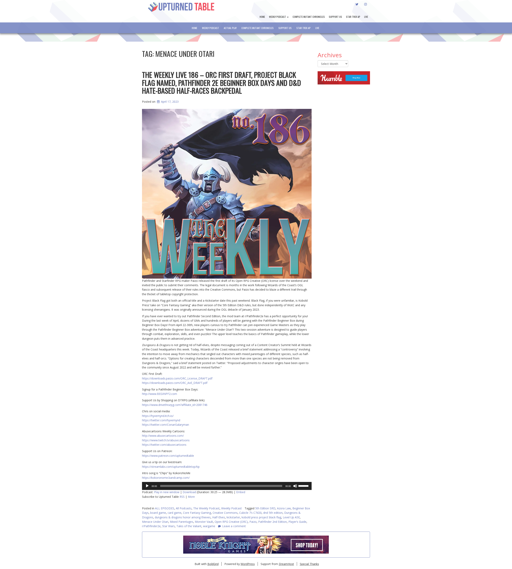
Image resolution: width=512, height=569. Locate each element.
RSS (182, 497)
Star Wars (168, 526)
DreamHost (286, 564)
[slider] (304, 485)
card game (174, 513)
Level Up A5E (291, 517)
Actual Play (230, 28)
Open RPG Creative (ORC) (231, 522)
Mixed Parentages (181, 522)
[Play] (147, 486)
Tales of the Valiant (188, 526)
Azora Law (284, 508)
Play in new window (166, 492)
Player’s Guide (297, 522)
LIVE (366, 16)
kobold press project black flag (261, 517)
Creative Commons (225, 513)
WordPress (248, 564)
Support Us (335, 16)
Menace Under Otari (155, 522)
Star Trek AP (353, 16)
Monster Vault (204, 522)
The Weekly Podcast (206, 508)
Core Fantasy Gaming (197, 513)
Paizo (253, 522)
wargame (209, 526)
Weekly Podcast (278, 16)
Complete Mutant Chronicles (309, 16)
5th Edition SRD (265, 508)
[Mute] (295, 486)
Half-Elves (218, 517)
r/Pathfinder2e (151, 526)
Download (189, 492)
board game (158, 513)
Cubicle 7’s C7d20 (250, 513)
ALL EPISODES (164, 508)
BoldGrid (213, 564)
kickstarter (233, 517)
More (191, 497)
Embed (240, 492)
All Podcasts (184, 508)
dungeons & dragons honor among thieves (183, 517)
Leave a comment (234, 526)
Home (262, 16)
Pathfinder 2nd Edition (272, 522)
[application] (227, 486)
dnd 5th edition (273, 513)
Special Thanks (309, 564)
